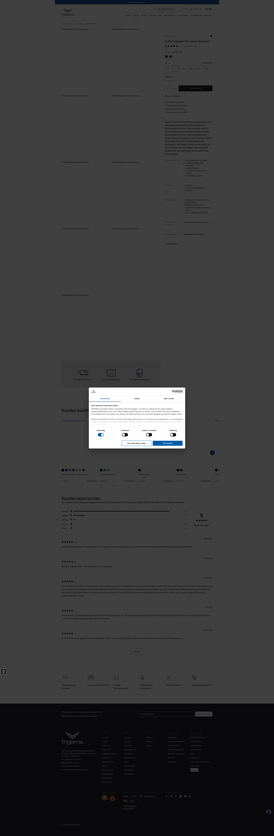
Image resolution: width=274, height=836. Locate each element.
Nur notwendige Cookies (136, 443)
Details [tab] (137, 399)
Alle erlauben (168, 443)
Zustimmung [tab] (105, 399)
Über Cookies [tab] (169, 399)
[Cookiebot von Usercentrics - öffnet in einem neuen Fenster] (173, 391)
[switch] (125, 434)
